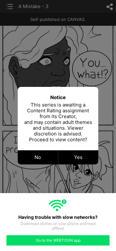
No (37, 157)
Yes (78, 157)
